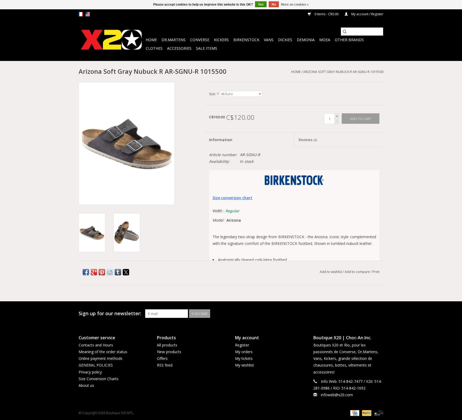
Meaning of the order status (103, 351)
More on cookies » (295, 4)
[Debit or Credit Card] (377, 413)
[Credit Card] (354, 413)
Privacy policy (90, 372)
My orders (244, 351)
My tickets (244, 358)
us (88, 14)
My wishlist (244, 365)
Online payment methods (100, 358)
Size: (213, 94)
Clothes (154, 48)
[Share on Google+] (94, 272)
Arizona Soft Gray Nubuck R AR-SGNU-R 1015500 (343, 72)
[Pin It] (102, 272)
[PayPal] (366, 413)
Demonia (306, 39)
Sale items (206, 48)
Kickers (221, 39)
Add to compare (358, 271)
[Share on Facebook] (86, 272)
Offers (162, 358)
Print (375, 271)
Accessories (179, 48)
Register (242, 345)
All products (167, 345)
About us (86, 385)
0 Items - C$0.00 (326, 14)
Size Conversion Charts (98, 378)
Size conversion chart (232, 197)
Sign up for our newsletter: (110, 313)
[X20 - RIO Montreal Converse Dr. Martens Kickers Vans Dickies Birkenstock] (111, 40)
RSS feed (164, 365)
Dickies (285, 39)
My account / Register (367, 14)
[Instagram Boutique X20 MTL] (379, 313)
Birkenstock (246, 39)
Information (220, 139)
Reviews (307, 139)
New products (169, 351)
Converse (199, 39)
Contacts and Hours (96, 345)
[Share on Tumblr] (118, 272)
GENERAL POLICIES (96, 365)
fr (81, 14)
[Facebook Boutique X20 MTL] (369, 313)
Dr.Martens (173, 39)
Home (151, 39)
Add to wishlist (331, 271)
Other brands (349, 39)
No (274, 4)
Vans (269, 39)
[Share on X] (126, 272)
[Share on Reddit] (110, 272)
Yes (261, 4)
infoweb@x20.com (337, 394)
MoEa (324, 39)
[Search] (345, 31)
